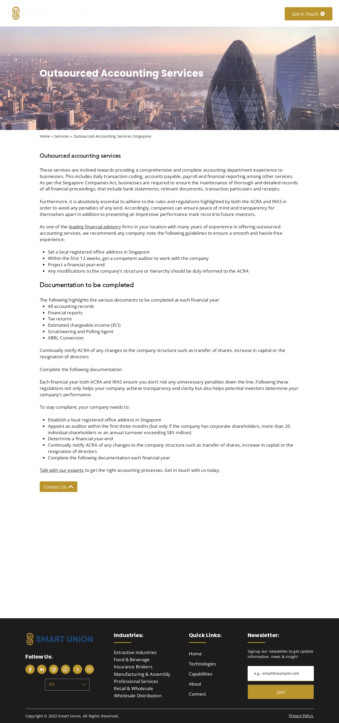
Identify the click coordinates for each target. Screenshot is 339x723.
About (195, 684)
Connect (197, 694)
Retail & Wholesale (133, 688)
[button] (150, 13)
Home (195, 654)
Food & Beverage (132, 659)
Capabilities (200, 674)
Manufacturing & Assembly (142, 674)
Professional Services (136, 681)
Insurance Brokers (133, 667)
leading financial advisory (95, 227)
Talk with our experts (62, 470)
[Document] (30, 669)
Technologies (202, 664)
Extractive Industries (135, 652)
